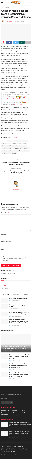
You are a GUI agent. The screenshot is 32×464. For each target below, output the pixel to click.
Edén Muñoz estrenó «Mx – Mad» (18, 298)
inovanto (7, 455)
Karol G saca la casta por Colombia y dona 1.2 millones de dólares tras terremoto (19, 356)
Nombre (4, 234)
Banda (14, 143)
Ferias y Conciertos (4, 413)
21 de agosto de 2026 (15, 369)
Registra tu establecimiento (8, 451)
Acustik (9, 141)
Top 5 (23, 410)
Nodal (20, 150)
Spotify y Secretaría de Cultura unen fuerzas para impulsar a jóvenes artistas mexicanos (19, 365)
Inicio (2, 446)
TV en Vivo (13, 450)
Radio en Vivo (4, 450)
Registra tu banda (23, 450)
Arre (26, 141)
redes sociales (25, 126)
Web (2, 249)
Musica (4, 150)
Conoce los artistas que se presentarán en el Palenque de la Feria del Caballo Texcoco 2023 (18, 321)
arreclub (9, 21)
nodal (15, 137)
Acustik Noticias (18, 141)
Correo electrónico (7, 241)
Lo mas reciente (6, 148)
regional (14, 153)
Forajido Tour (22, 146)
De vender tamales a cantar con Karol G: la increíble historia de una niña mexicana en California (20, 374)
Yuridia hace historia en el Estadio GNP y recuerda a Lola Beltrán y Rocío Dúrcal (15, 347)
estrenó (15, 146)
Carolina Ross (22, 143)
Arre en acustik (6, 143)
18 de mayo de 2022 (19, 21)
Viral (23, 412)
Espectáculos (5, 410)
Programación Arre (23, 448)
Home (2, 7)
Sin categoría (15, 415)
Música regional (12, 150)
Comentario (5, 213)
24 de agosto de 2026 (8, 350)
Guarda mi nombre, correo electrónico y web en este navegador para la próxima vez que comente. (16, 258)
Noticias (7, 7)
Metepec (26, 148)
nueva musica (6, 153)
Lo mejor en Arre (17, 148)
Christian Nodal (6, 146)
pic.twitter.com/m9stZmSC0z (11, 99)
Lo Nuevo (14, 410)
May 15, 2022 (18, 104)
